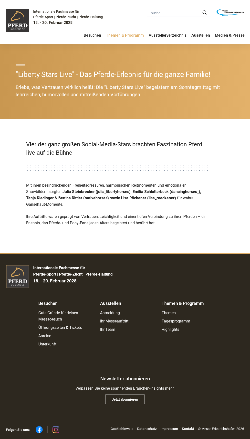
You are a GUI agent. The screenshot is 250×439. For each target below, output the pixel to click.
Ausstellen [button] (200, 35)
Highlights (170, 329)
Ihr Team (107, 329)
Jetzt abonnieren (125, 399)
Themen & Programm (183, 303)
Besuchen (48, 303)
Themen (169, 313)
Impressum (169, 429)
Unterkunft (47, 344)
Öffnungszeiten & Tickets (60, 327)
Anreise (44, 335)
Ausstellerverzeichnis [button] (168, 35)
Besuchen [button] (92, 35)
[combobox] (178, 12)
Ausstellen (110, 303)
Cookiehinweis (122, 429)
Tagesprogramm (176, 321)
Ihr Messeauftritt (114, 321)
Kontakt (188, 429)
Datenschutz (147, 429)
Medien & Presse (230, 35)
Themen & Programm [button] (125, 35)
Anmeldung (110, 313)
